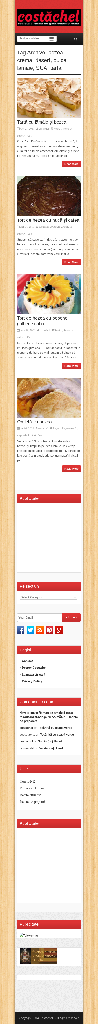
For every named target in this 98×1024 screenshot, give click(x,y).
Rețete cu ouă (69, 428)
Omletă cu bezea (34, 421)
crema (24, 60)
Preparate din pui (32, 787)
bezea (55, 52)
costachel (44, 128)
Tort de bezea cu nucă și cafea (48, 220)
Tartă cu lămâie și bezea (41, 122)
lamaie (25, 68)
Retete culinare (30, 794)
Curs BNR (27, 781)
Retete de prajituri (32, 801)
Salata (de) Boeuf (50, 741)
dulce (60, 60)
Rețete (57, 128)
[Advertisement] (58, 539)
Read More (71, 164)
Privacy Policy (32, 681)
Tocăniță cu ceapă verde (55, 727)
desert (42, 60)
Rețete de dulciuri (26, 435)
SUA (41, 68)
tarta (55, 68)
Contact (27, 661)
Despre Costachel (34, 667)
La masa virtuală (33, 674)
